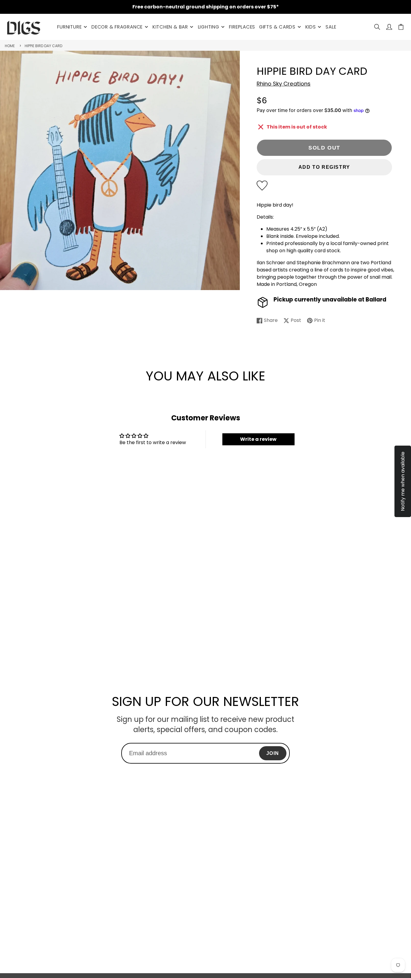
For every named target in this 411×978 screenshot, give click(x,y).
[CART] (401, 27)
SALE (331, 27)
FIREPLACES (242, 27)
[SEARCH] (377, 27)
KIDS (310, 27)
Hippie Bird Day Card (43, 45)
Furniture (69, 27)
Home (10, 45)
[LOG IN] (389, 27)
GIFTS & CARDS (277, 27)
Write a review (258, 439)
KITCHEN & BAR (170, 27)
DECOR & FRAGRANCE (117, 27)
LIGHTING (208, 27)
